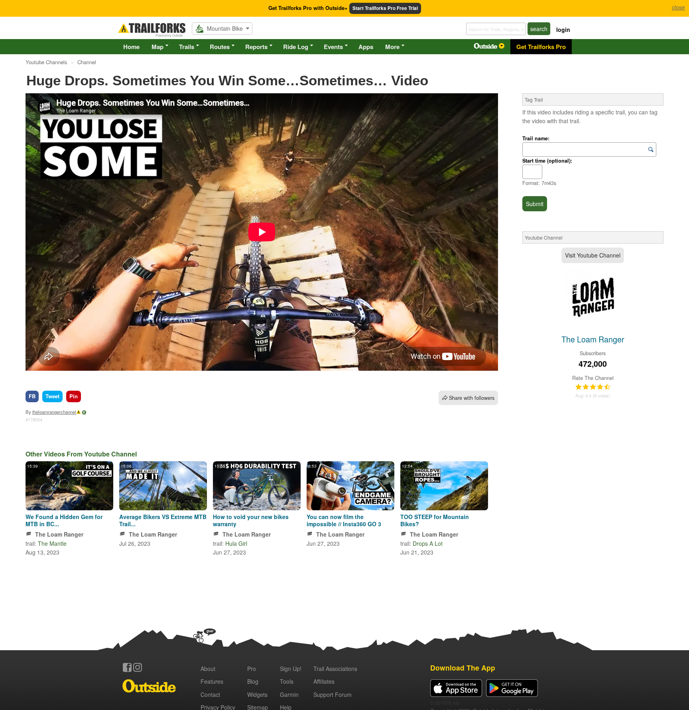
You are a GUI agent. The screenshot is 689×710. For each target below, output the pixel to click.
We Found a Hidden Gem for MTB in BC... (64, 520)
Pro (251, 669)
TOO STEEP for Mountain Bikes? (434, 520)
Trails (186, 46)
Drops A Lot (428, 543)
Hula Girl (236, 543)
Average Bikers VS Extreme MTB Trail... (163, 520)
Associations (335, 669)
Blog (252, 681)
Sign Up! (290, 669)
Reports (256, 46)
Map (157, 46)
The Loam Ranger (59, 534)
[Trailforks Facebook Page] (127, 667)
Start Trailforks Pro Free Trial (385, 8)
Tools (286, 681)
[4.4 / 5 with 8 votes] (592, 387)
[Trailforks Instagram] (137, 667)
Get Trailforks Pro (541, 46)
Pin (73, 396)
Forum (332, 694)
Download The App (462, 668)
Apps (365, 46)
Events (333, 46)
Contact (210, 694)
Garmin (289, 694)
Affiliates (324, 681)
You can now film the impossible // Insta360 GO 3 (344, 520)
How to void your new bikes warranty (251, 520)
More (392, 46)
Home (131, 46)
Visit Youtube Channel (592, 255)
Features (212, 681)
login (563, 29)
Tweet (52, 396)
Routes (220, 46)
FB (32, 396)
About (208, 669)
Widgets (257, 694)
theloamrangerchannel (54, 412)
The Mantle (52, 543)
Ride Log (295, 46)
